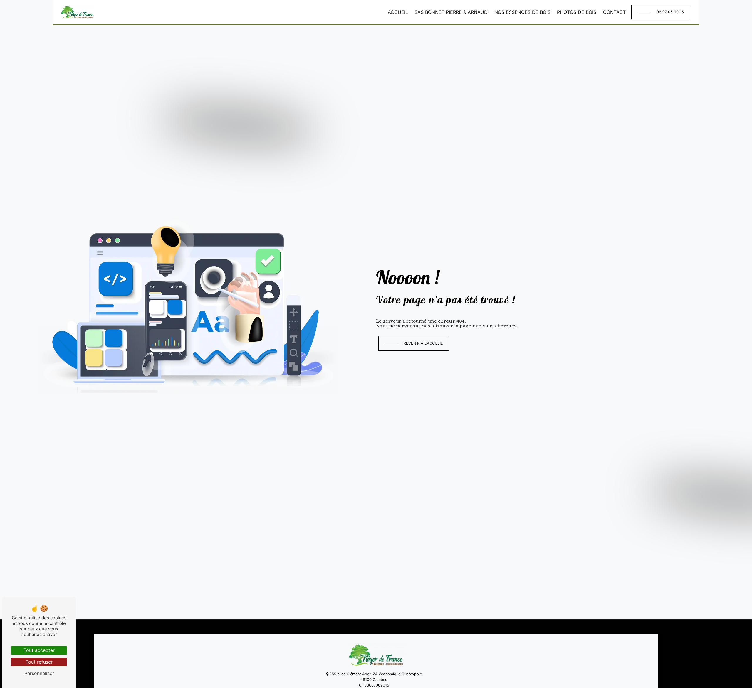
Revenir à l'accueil (423, 343)
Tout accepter (39, 650)
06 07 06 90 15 (670, 12)
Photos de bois (576, 12)
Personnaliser (39, 673)
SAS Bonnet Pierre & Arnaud (451, 12)
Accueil (398, 12)
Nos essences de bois (522, 12)
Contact (614, 12)
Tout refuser (39, 662)
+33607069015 (375, 685)
